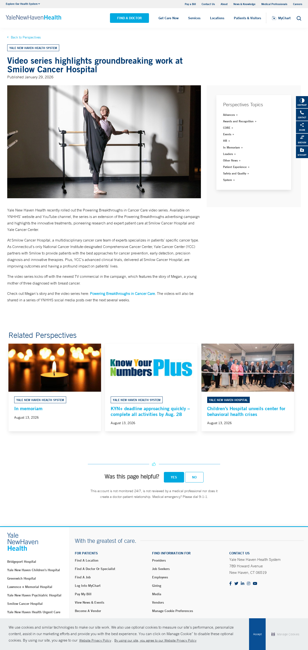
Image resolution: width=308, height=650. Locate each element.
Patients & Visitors (247, 18)
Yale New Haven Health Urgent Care (33, 612)
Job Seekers (161, 569)
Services (194, 18)
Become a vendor (88, 611)
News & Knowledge (244, 4)
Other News (230, 160)
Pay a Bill (190, 4)
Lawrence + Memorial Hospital (29, 587)
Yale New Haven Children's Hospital (33, 570)
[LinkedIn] (242, 584)
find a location (86, 560)
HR (225, 140)
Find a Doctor (129, 18)
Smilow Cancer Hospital (25, 603)
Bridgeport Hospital (21, 561)
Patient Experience (235, 167)
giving (156, 585)
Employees (160, 577)
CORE (226, 128)
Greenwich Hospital (21, 578)
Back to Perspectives (26, 37)
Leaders (228, 154)
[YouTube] (255, 584)
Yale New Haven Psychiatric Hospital (34, 595)
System (227, 180)
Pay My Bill (83, 594)
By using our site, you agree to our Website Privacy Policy (155, 640)
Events (227, 134)
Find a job (83, 577)
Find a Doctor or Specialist (95, 569)
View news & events (89, 602)
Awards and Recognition (238, 121)
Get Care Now (169, 18)
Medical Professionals (274, 4)
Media (156, 594)
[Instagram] (248, 584)
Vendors (158, 602)
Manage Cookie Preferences (172, 611)
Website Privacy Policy (95, 640)
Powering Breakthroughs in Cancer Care (122, 293)
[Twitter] (236, 584)
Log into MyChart (88, 585)
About (224, 4)
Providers (159, 560)
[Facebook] (230, 584)
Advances (229, 115)
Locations (217, 18)
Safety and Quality (234, 173)
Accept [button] (257, 634)
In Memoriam (231, 147)
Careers (297, 4)
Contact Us (208, 4)
